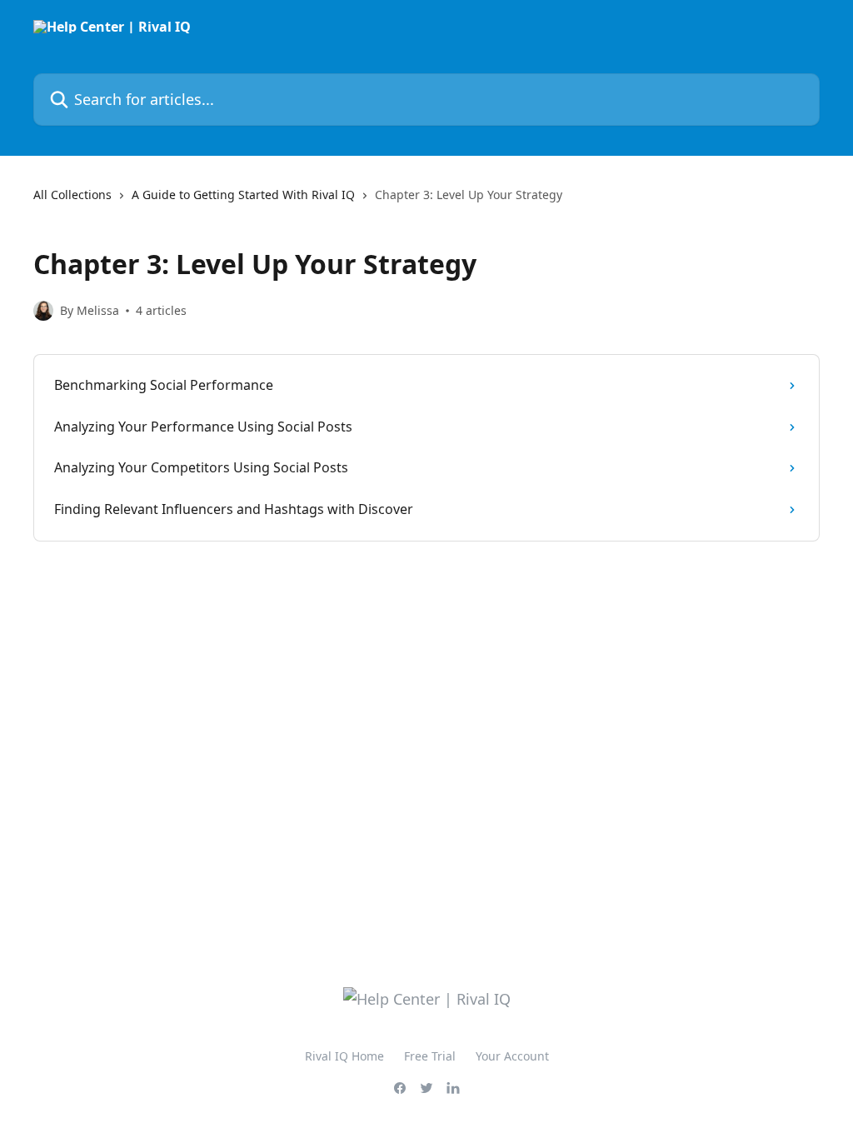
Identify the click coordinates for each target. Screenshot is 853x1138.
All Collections (72, 194)
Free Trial (430, 1056)
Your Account (512, 1056)
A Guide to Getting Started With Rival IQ (243, 194)
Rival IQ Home (344, 1056)
